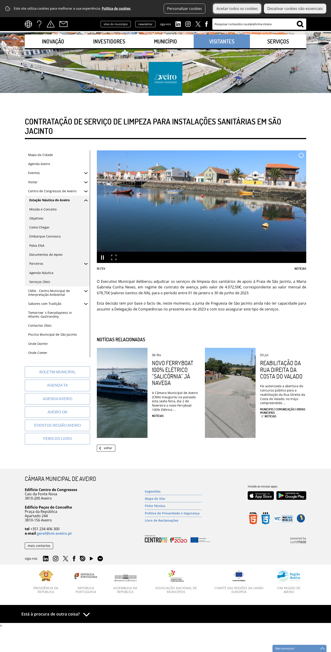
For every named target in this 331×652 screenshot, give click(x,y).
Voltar (108, 448)
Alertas (50, 24)
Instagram (188, 23)
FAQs (39, 24)
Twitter (198, 23)
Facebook (206, 23)
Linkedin (178, 23)
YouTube (91, 560)
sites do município (116, 24)
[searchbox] (259, 24)
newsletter (145, 24)
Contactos (63, 24)
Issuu (82, 559)
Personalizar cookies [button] (184, 8)
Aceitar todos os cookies (237, 8)
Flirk (100, 559)
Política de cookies (116, 8)
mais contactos (39, 545)
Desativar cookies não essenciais (295, 8)
